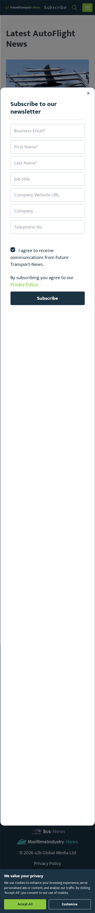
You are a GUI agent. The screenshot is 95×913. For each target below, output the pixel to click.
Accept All (25, 904)
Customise (70, 904)
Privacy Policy (23, 284)
